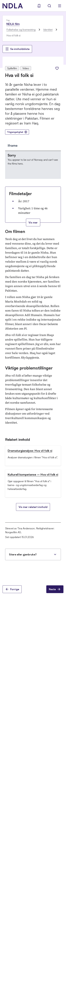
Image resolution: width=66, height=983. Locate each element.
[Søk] (49, 6)
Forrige (14, 589)
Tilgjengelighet (15, 132)
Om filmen (15, 231)
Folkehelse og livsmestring (21, 29)
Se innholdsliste (19, 49)
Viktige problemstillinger (29, 367)
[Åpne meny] (59, 6)
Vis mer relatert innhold (33, 507)
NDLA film (13, 24)
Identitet (48, 29)
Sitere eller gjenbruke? (23, 554)
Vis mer (33, 222)
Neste (52, 589)
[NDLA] (13, 5)
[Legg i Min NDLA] (57, 68)
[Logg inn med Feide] (39, 6)
